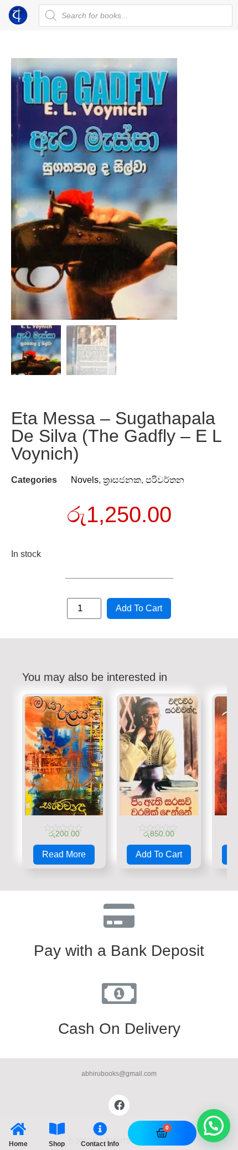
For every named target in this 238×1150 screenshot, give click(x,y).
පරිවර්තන (165, 480)
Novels (85, 480)
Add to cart (139, 608)
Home (18, 1144)
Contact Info (100, 1144)
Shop (57, 1144)
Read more (64, 854)
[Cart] (162, 1133)
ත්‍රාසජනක (122, 480)
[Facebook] (119, 1105)
